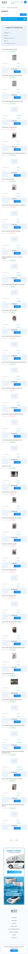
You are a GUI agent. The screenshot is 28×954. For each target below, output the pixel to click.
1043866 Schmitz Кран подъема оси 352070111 (12, 388)
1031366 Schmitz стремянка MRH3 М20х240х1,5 (12, 699)
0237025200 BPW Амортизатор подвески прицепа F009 (14, 153)
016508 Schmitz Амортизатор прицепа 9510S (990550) (13, 205)
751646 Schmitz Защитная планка (9, 49)
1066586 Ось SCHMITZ (6, 466)
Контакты (14, 937)
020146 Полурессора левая (8, 673)
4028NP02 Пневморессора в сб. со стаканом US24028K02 (12, 258)
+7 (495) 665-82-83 (15, 2)
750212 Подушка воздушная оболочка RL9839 (12, 101)
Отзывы (14, 934)
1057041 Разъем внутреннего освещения (11, 231)
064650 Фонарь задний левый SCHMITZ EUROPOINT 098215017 (13, 805)
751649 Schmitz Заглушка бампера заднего (12, 621)
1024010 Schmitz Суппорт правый (9, 310)
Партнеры (14, 920)
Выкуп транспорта (14, 932)
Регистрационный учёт (14, 929)
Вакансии (14, 917)
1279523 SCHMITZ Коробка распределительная (12, 414)
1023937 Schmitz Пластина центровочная (11, 336)
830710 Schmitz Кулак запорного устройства (12, 778)
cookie (14, 946)
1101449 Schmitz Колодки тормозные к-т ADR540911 (13, 284)
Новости (14, 923)
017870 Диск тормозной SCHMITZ (9, 543)
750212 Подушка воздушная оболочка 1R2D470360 (13, 725)
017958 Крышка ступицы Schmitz (9, 127)
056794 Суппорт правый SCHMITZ (9, 569)
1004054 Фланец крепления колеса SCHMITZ (12, 517)
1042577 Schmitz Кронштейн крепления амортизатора (14, 362)
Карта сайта (14, 926)
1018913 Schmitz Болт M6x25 (8, 179)
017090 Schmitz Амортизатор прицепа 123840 (12, 440)
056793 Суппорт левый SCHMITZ (9, 595)
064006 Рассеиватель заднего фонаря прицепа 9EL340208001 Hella (13, 752)
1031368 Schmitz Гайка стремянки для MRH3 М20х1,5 (13, 647)
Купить (17, 71)
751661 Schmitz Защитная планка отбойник (12, 75)
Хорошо (14, 950)
